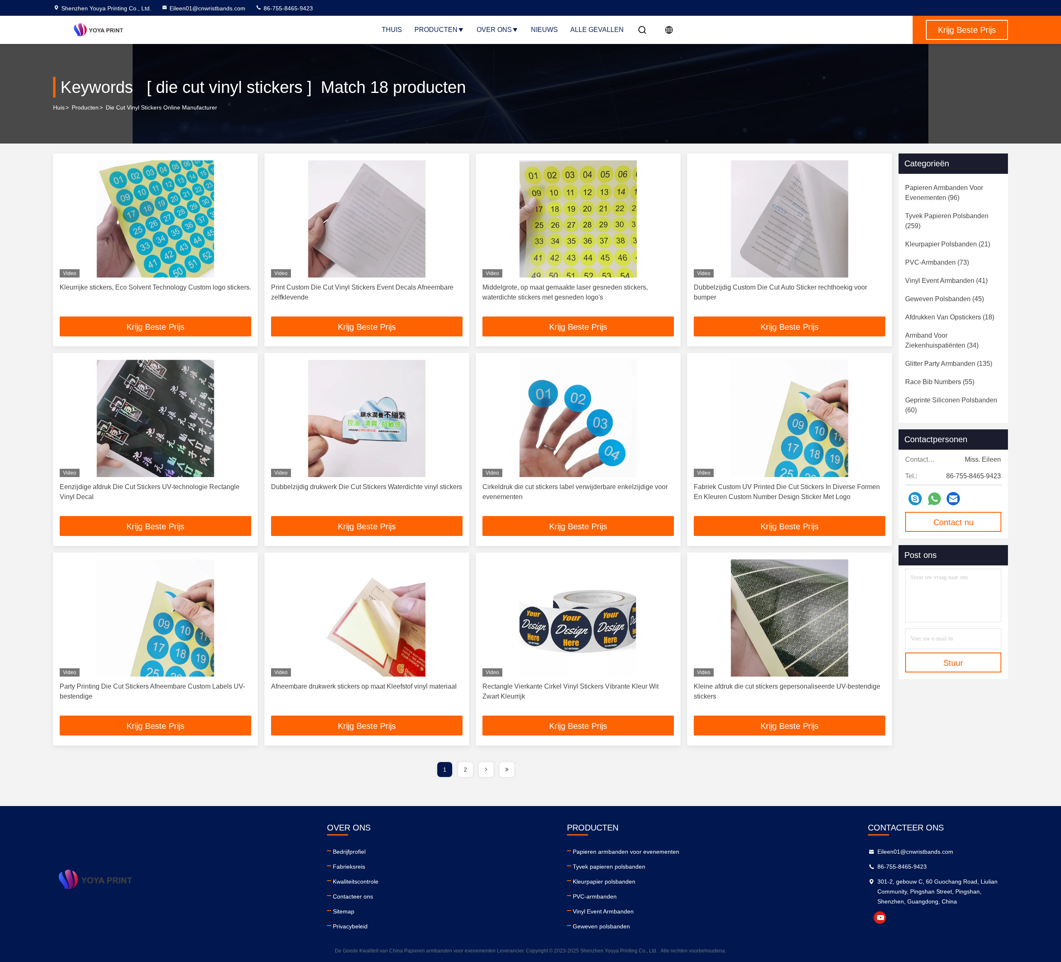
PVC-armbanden (595, 896)
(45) (944, 298)
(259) (946, 220)
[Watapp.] (934, 498)
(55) (939, 381)
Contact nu (953, 522)
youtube (880, 917)
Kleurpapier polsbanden (604, 881)
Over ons (494, 29)
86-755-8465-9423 (287, 8)
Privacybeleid (350, 926)
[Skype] (915, 498)
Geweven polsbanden (601, 926)
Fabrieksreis (349, 866)
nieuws (544, 29)
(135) (948, 363)
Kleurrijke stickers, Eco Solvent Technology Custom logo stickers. (155, 287)
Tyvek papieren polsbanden (609, 866)
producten (85, 107)
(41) (946, 280)
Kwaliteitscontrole (355, 881)
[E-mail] (953, 498)
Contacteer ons (353, 896)
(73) (937, 262)
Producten (436, 29)
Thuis (392, 29)
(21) (947, 244)
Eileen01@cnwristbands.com (207, 8)
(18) (949, 317)
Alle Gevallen (597, 29)
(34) (942, 340)
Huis (59, 107)
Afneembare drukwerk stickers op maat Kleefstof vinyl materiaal (364, 686)
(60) (951, 405)
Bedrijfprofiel (349, 851)
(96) (944, 192)
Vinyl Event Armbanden (603, 911)
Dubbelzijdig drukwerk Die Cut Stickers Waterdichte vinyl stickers (366, 486)
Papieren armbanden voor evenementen (626, 851)
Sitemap (343, 911)
